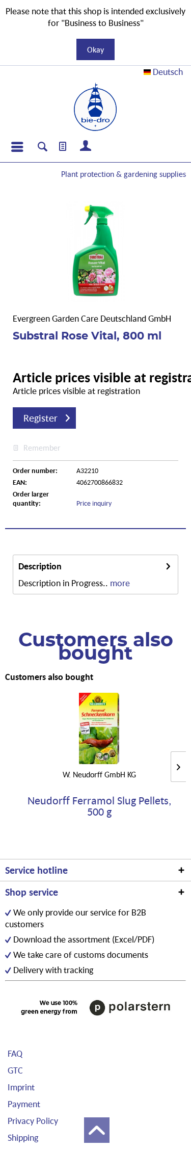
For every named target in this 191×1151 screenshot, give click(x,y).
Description (40, 566)
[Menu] (17, 147)
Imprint (21, 1087)
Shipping (23, 1137)
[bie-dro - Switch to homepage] (95, 107)
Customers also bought (49, 677)
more (120, 583)
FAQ (15, 1053)
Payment (24, 1104)
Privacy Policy (33, 1121)
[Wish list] (63, 147)
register (40, 418)
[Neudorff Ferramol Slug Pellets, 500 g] (99, 728)
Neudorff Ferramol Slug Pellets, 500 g (99, 806)
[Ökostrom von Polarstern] (95, 1007)
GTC (15, 1070)
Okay (95, 49)
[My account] (86, 147)
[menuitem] (17, 147)
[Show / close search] (42, 148)
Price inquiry (94, 503)
